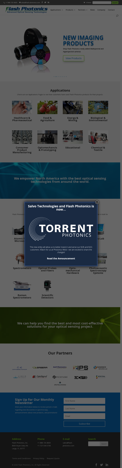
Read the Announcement (61, 258)
